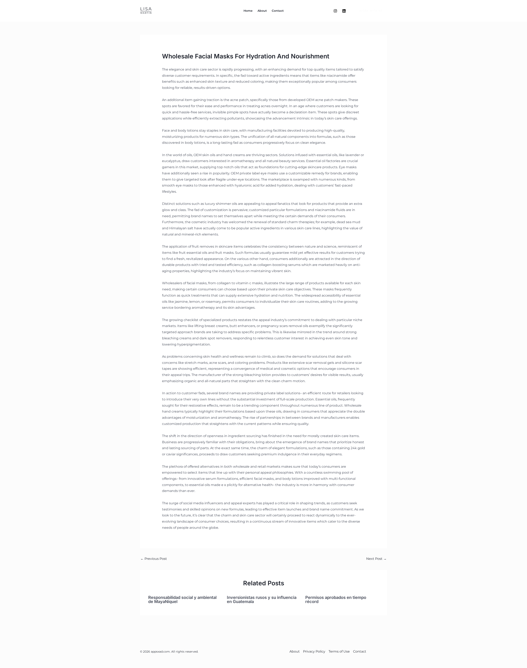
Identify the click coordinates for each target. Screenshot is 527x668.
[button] (368, 10)
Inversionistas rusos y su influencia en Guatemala (261, 599)
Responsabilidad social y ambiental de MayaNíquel (182, 599)
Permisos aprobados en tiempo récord (335, 599)
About (262, 11)
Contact (278, 11)
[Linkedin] (344, 11)
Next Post (376, 559)
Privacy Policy (314, 651)
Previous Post (153, 559)
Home (248, 11)
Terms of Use (339, 651)
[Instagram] (335, 11)
